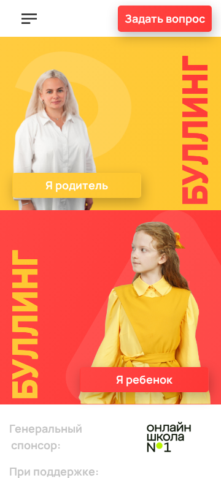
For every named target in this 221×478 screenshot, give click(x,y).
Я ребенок (144, 379)
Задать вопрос (165, 18)
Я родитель (76, 185)
